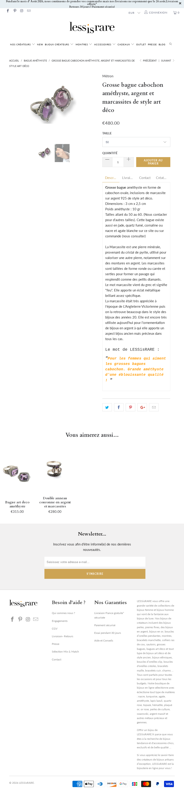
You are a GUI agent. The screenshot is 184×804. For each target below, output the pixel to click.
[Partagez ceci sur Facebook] (119, 407)
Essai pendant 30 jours (107, 632)
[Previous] (14, 105)
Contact (145, 177)
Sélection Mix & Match (65, 651)
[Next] (93, 105)
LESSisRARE (26, 782)
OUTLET (141, 44)
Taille (107, 133)
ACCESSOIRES (103, 44)
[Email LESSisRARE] (29, 11)
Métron (107, 76)
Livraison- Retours (62, 636)
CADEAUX (124, 44)
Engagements (60, 621)
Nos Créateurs (20, 44)
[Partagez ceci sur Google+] (142, 407)
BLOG (162, 44)
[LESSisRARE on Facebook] (7, 11)
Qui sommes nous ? (63, 613)
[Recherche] (170, 44)
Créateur (162, 177)
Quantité (109, 153)
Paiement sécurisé (104, 625)
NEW (40, 44)
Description (111, 177)
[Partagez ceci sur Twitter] (107, 407)
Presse (55, 644)
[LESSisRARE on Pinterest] (14, 11)
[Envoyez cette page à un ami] (154, 407)
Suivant (166, 60)
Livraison (128, 177)
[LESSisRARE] (92, 27)
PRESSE (152, 44)
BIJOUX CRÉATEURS (57, 44)
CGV (54, 628)
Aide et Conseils (103, 640)
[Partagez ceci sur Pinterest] (130, 407)
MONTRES (82, 44)
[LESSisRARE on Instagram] (22, 11)
